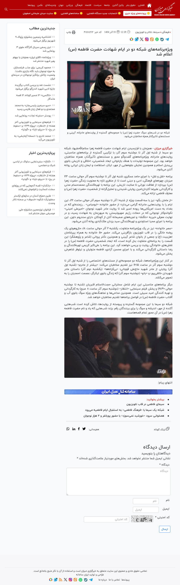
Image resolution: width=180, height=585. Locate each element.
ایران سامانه (82, 574)
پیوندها (31, 5)
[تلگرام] (167, 40)
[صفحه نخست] (149, 5)
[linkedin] (73, 429)
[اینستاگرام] (147, 40)
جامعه (107, 5)
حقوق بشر (131, 5)
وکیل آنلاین (118, 5)
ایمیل (166, 509)
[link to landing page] (164, 9)
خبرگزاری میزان (163, 148)
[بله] (162, 40)
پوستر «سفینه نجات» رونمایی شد (33, 115)
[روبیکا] (131, 40)
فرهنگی (78, 5)
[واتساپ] (157, 40)
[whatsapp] (67, 429)
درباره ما (102, 579)
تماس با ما (114, 579)
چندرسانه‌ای (50, 5)
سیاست (97, 5)
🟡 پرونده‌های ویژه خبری (137, 13)
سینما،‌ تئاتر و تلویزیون (147, 32)
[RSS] (60, 580)
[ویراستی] (136, 40)
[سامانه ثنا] (118, 391)
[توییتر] (141, 40)
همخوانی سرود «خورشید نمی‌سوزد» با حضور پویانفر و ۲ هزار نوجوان (123, 416)
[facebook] (79, 429)
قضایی (141, 5)
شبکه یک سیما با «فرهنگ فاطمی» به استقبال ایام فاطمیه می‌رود (124, 410)
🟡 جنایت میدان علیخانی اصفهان (40, 13)
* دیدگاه (164, 465)
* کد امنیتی (162, 517)
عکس (40, 5)
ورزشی (69, 5)
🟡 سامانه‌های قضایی (72, 13)
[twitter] (84, 429)
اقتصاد (88, 5)
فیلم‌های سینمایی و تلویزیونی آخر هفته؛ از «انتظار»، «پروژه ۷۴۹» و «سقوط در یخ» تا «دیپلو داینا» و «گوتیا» (34, 126)
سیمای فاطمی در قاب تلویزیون (145, 404)
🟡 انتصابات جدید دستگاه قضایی (104, 13)
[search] (6, 9)
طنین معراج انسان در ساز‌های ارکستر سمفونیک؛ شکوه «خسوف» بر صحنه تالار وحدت (34, 199)
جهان (61, 5)
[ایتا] (152, 40)
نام (167, 500)
